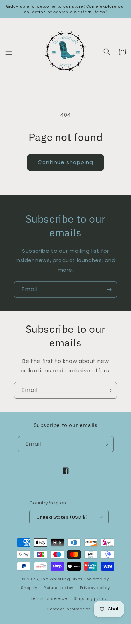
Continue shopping (65, 162)
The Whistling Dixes (62, 579)
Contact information (68, 609)
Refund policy (58, 587)
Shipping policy (90, 598)
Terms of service (49, 598)
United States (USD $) (62, 517)
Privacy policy (95, 587)
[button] (8, 51)
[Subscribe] (109, 289)
